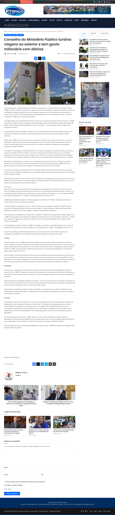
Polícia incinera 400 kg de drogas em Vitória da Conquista (63, 430)
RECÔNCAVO (68, 20)
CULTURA (14, 20)
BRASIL (11, 31)
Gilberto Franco (11, 53)
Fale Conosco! (106, 511)
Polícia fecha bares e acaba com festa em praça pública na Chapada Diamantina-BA (100, 73)
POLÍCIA (52, 20)
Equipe (100, 511)
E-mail (6, 474)
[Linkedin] (43, 58)
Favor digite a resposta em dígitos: (13, 485)
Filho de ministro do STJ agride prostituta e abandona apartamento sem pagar (13, 431)
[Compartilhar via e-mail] (50, 364)
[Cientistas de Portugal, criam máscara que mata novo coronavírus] (83, 66)
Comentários (104, 33)
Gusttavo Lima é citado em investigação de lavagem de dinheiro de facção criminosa (99, 49)
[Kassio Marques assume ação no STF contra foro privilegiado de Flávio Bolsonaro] (83, 58)
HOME (7, 20)
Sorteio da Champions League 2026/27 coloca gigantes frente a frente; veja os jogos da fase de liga (103, 162)
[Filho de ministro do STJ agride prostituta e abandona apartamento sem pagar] (15, 422)
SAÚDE (77, 20)
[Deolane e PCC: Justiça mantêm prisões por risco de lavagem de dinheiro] (40, 422)
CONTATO (94, 20)
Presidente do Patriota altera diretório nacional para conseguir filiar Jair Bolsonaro (100, 41)
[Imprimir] (54, 364)
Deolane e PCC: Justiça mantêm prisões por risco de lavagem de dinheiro (53, 2)
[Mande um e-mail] (15, 53)
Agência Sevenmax (55, 511)
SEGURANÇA (84, 20)
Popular (83, 33)
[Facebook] (35, 58)
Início (6, 31)
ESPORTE (44, 20)
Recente (93, 33)
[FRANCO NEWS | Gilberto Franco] (16, 10)
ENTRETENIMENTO (33, 20)
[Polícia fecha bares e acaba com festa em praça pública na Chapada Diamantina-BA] (83, 74)
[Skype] (46, 364)
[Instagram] (20, 375)
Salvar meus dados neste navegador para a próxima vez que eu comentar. (25, 481)
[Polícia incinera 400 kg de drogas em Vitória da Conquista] (64, 422)
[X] (39, 58)
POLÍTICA (59, 20)
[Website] (16, 375)
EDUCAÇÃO (22, 20)
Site (42, 474)
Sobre (95, 511)
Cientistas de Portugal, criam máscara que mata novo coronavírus (99, 65)
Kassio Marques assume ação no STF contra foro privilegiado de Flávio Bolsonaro (100, 57)
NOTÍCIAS (13, 35)
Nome (6, 467)
